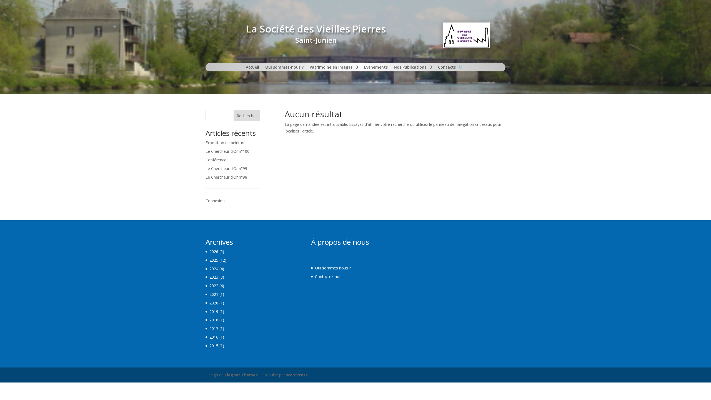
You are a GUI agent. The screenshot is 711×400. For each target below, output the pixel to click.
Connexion (215, 200)
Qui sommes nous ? (333, 268)
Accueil (252, 67)
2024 (213, 268)
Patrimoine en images (331, 67)
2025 (213, 260)
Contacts (447, 67)
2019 (213, 311)
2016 (213, 337)
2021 (213, 294)
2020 (213, 303)
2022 (213, 285)
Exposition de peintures (226, 142)
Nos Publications (410, 67)
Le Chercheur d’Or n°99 (226, 168)
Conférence (216, 159)
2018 (213, 319)
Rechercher (247, 115)
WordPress (297, 375)
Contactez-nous (329, 276)
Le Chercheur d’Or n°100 (227, 151)
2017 (213, 328)
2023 (213, 277)
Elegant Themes (241, 375)
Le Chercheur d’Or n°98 (226, 177)
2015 (213, 345)
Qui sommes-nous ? (284, 67)
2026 (213, 251)
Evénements (376, 67)
